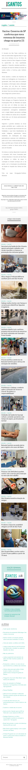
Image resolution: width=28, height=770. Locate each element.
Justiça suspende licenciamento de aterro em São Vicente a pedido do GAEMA (13, 658)
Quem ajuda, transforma (10, 629)
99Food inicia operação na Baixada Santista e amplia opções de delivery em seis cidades (14, 695)
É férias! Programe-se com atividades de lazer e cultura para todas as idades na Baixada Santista (14, 735)
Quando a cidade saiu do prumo (12, 707)
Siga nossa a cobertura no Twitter (14, 186)
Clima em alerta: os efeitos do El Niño (13, 643)
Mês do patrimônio (8, 653)
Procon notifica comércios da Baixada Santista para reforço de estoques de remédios (13, 362)
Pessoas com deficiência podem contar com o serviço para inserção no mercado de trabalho (13, 473)
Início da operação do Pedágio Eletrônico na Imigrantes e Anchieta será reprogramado (14, 684)
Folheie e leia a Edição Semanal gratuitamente (12, 610)
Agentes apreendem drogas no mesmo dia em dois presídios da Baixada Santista (14, 196)
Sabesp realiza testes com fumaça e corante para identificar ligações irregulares (14, 305)
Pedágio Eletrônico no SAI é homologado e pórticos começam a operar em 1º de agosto (13, 718)
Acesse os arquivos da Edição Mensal (12, 615)
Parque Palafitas (7, 690)
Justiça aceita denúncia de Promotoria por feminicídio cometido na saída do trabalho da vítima (14, 648)
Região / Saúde (6, 244)
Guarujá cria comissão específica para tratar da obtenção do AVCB (14, 200)
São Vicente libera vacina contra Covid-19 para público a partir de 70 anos (13, 553)
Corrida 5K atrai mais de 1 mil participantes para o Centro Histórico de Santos (14, 702)
